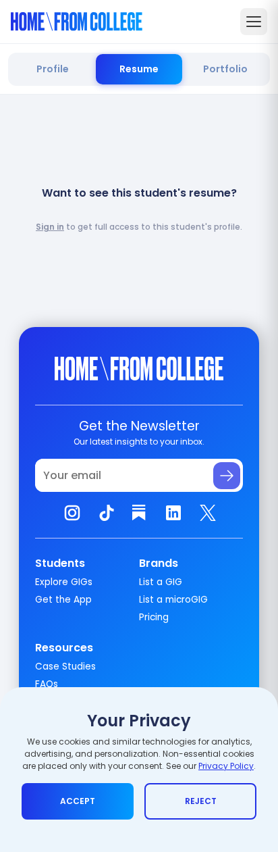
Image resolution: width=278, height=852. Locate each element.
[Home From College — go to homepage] (76, 21)
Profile (52, 69)
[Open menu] (253, 21)
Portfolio (225, 69)
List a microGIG (173, 599)
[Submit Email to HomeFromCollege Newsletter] (226, 475)
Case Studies (65, 666)
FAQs (46, 684)
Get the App (63, 599)
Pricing (154, 617)
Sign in (50, 226)
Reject (201, 801)
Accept (77, 801)
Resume (139, 69)
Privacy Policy (226, 766)
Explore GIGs (63, 582)
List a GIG (160, 582)
